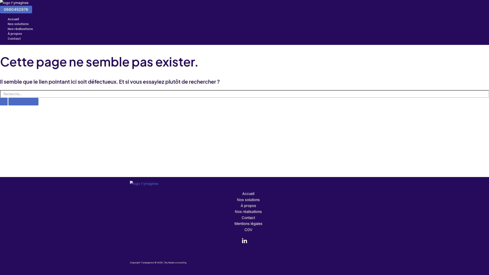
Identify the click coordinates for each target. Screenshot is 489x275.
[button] (16, 9)
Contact (14, 38)
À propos (15, 34)
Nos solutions (18, 24)
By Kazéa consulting (175, 262)
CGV (248, 230)
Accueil (13, 19)
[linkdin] (244, 243)
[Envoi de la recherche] (4, 101)
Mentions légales (248, 224)
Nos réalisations (20, 29)
